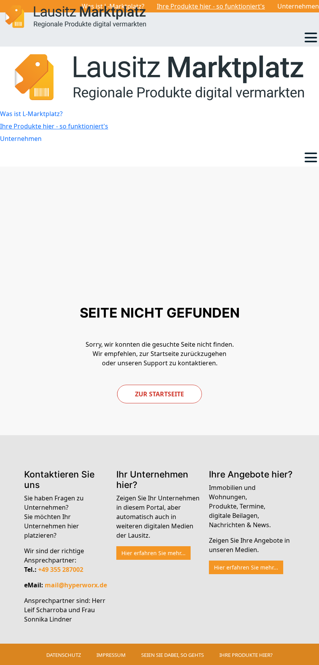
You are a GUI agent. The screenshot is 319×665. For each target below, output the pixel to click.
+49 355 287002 (60, 569)
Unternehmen (298, 6)
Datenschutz (63, 654)
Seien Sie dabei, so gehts (172, 654)
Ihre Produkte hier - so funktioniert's (211, 6)
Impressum (111, 654)
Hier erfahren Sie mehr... (153, 553)
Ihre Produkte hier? (246, 654)
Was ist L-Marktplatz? (31, 113)
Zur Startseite (159, 394)
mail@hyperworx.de (76, 585)
